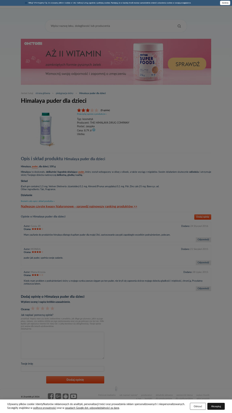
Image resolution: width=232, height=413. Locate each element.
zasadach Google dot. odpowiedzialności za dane (92, 408)
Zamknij (225, 3)
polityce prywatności (44, 408)
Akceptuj (216, 406)
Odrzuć (198, 406)
